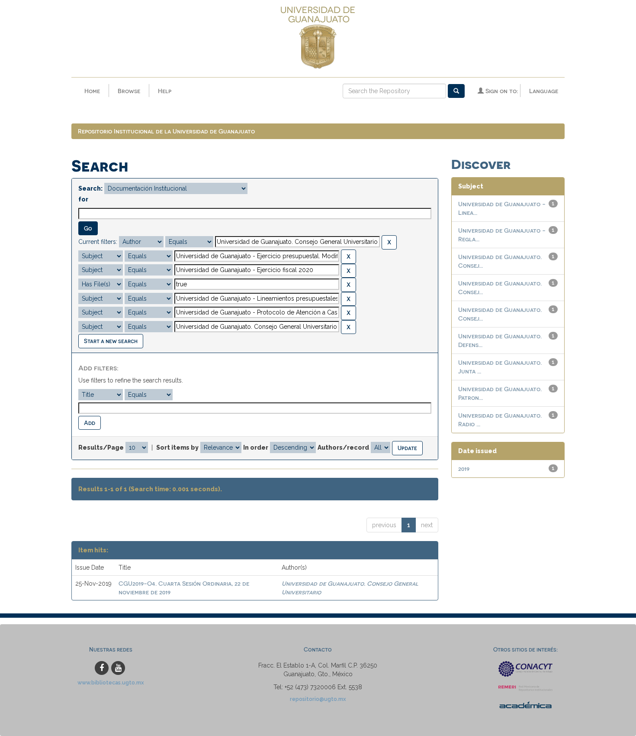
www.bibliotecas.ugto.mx (110, 682)
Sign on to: (501, 90)
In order (255, 447)
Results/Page (101, 447)
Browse (129, 90)
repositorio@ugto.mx (318, 699)
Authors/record (343, 447)
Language (543, 90)
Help (164, 90)
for (83, 199)
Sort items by (177, 447)
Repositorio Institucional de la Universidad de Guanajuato (166, 131)
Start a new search (111, 340)
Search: (90, 188)
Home (92, 90)
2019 (463, 468)
